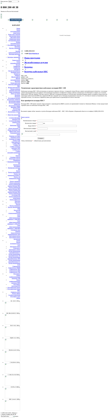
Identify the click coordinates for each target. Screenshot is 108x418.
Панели (18, 155)
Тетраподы (17, 74)
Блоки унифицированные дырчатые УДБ (14, 277)
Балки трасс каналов (14, 34)
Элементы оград (15, 292)
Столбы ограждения (14, 295)
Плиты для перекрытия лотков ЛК (14, 178)
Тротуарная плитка (14, 236)
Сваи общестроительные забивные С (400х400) (13, 227)
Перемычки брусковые (16, 165)
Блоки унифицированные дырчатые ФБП (14, 281)
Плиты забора (16, 293)
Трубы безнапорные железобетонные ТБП (14, 257)
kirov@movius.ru (34, 53)
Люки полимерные (14, 92)
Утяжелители (16, 266)
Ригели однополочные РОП (14, 212)
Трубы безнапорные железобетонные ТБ (14, 254)
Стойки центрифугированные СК (13, 152)
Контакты (62, 19)
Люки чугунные (15, 93)
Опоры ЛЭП (16, 140)
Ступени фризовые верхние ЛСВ (14, 118)
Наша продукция (16, 19)
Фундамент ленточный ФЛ (15, 285)
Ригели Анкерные (15, 205)
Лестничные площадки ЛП (16, 109)
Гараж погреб (16, 60)
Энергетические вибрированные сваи (14, 233)
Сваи (18, 214)
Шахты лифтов (15, 77)
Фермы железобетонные (15, 42)
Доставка (28, 19)
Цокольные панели (14, 158)
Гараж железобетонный (15, 62)
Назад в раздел (25, 117)
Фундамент (17, 274)
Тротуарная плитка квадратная (14, 238)
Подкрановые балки (14, 40)
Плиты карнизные (15, 183)
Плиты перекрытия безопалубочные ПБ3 (14, 188)
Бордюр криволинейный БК (14, 51)
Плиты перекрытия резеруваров (14, 197)
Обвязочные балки (14, 39)
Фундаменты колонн (14, 98)
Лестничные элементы (13, 99)
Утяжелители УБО (14, 269)
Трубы (18, 240)
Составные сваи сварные (15, 230)
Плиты (18, 171)
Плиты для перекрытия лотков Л (14, 174)
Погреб (18, 64)
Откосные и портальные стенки (14, 248)
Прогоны (17, 201)
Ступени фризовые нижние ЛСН (14, 121)
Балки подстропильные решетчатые (15, 31)
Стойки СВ (17, 145)
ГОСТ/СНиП (52, 19)
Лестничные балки (14, 36)
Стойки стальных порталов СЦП (15, 147)
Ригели (18, 204)
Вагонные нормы (40, 19)
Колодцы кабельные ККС (36, 71)
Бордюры (17, 46)
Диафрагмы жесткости (16, 68)
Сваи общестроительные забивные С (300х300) (13, 218)
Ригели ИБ (17, 210)
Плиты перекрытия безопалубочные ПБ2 (14, 185)
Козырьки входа (15, 72)
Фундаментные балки (14, 45)
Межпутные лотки (14, 131)
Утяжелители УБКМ (14, 268)
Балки (18, 28)
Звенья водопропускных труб (15, 243)
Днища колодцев (15, 83)
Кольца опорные (15, 89)
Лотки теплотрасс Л (14, 128)
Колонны (17, 95)
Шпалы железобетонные (15, 79)
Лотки (18, 124)
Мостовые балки (15, 37)
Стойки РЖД (16, 143)
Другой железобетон (14, 71)
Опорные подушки (14, 136)
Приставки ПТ (16, 142)
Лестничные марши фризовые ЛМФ (14, 106)
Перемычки (16, 160)
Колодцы (17, 81)
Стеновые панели (15, 157)
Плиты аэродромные (14, 172)
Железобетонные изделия (36, 62)
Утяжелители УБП (14, 271)
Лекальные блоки (15, 246)
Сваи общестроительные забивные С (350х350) (13, 222)
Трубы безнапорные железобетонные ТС (14, 261)
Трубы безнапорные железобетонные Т (14, 251)
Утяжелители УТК (14, 272)
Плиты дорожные (15, 181)
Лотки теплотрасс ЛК (14, 130)
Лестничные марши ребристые (14, 103)
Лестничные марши (14, 101)
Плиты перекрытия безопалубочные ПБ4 (14, 191)
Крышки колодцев (14, 90)
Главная (4, 19)
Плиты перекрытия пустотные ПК (14, 194)
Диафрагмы (16, 66)
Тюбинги (17, 75)
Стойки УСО (16, 149)
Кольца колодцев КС (14, 87)
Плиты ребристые (15, 199)
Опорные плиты (15, 137)
